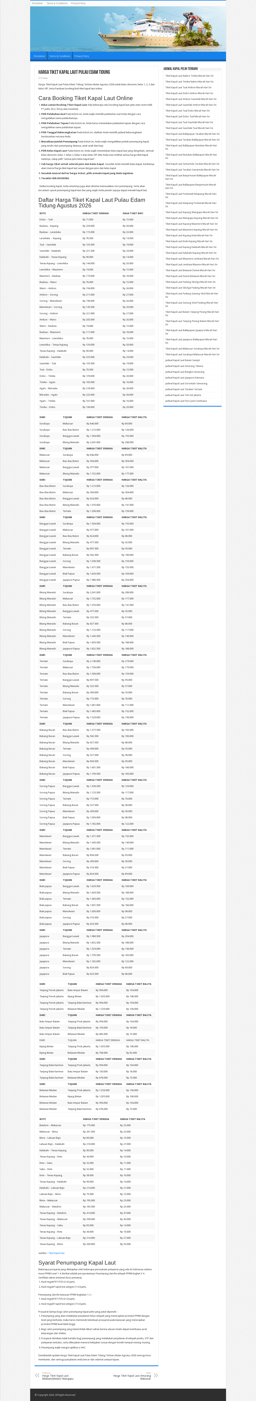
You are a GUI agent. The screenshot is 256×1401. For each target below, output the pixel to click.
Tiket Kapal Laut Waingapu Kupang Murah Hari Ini (191, 218)
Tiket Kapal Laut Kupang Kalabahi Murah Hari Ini (190, 247)
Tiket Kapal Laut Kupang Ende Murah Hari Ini (189, 235)
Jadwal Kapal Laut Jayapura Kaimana (184, 377)
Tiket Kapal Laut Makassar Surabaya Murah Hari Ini (192, 348)
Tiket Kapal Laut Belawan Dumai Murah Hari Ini (190, 270)
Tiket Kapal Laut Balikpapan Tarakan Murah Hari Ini (192, 133)
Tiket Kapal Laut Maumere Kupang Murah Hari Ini (191, 229)
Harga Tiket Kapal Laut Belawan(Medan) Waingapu (57, 1376)
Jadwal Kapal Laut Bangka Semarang (184, 371)
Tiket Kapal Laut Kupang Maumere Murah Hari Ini (191, 223)
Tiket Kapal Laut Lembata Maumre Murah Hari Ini (191, 264)
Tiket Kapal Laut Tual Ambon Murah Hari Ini (188, 87)
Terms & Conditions (57, 3)
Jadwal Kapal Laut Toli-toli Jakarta (183, 395)
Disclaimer (37, 3)
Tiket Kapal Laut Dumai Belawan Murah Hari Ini (190, 276)
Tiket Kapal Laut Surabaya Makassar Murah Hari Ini (192, 354)
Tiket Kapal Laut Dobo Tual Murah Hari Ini (187, 116)
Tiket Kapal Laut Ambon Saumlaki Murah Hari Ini (190, 99)
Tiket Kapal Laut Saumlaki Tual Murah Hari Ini (189, 128)
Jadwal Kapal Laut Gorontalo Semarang (186, 383)
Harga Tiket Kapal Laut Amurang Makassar (132, 1376)
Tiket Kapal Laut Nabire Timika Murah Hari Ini (189, 75)
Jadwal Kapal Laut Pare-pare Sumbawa (186, 400)
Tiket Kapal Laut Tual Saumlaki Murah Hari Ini (189, 122)
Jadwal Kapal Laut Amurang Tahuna (184, 366)
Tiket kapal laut (56, 1253)
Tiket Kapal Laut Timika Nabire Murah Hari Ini (189, 81)
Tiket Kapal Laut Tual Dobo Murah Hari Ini (187, 110)
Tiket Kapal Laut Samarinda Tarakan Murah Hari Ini (192, 163)
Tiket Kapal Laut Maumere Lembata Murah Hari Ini (192, 258)
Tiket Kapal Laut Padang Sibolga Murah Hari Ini (190, 281)
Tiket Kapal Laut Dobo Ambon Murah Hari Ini (189, 93)
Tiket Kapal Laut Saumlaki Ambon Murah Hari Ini (190, 104)
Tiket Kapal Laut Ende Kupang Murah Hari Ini (189, 241)
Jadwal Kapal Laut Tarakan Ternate (183, 389)
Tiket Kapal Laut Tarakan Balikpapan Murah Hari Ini (192, 139)
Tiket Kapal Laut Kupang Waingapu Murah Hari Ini (191, 212)
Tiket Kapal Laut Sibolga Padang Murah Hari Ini (190, 287)
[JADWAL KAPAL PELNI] (128, 29)
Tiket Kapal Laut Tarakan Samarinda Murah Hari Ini (192, 169)
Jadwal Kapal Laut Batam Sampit (182, 360)
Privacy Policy (78, 3)
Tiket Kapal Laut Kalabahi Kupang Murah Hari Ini (190, 252)
